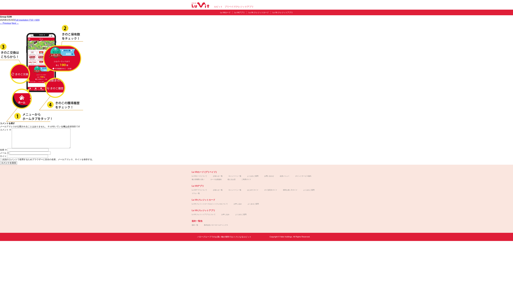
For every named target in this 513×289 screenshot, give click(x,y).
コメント (5, 130)
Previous (5, 23)
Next (15, 23)
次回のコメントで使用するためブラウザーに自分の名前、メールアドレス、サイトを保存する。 (48, 159)
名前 (3, 150)
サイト (3, 156)
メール (4, 153)
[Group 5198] (41, 121)
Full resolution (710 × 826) (27, 20)
